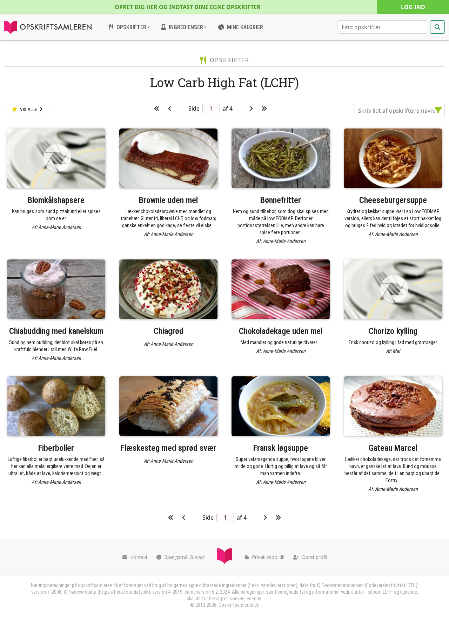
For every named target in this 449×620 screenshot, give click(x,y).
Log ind (413, 7)
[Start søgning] (437, 27)
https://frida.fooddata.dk (123, 592)
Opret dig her (188, 7)
